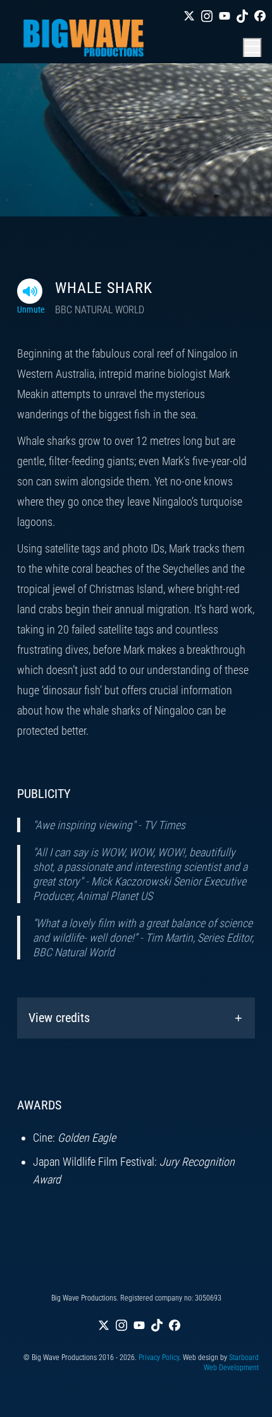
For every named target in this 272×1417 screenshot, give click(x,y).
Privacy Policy (159, 1357)
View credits (59, 1017)
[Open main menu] (252, 47)
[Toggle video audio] (29, 291)
